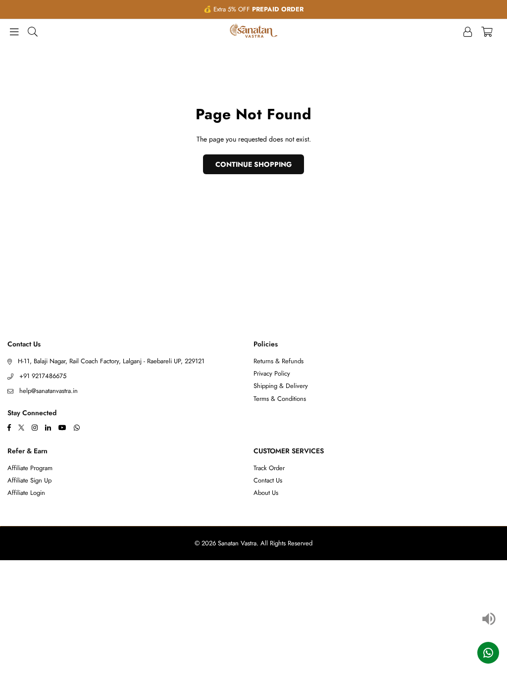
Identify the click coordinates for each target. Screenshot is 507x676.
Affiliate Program (29, 468)
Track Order (269, 468)
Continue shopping (253, 164)
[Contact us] (488, 653)
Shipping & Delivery (281, 385)
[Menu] (14, 31)
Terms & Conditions (280, 398)
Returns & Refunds (279, 361)
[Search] (32, 31)
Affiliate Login (26, 492)
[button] (487, 31)
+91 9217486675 (42, 376)
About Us (266, 492)
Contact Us (268, 480)
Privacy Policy (272, 373)
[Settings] (468, 31)
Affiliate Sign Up (29, 480)
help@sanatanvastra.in (48, 390)
